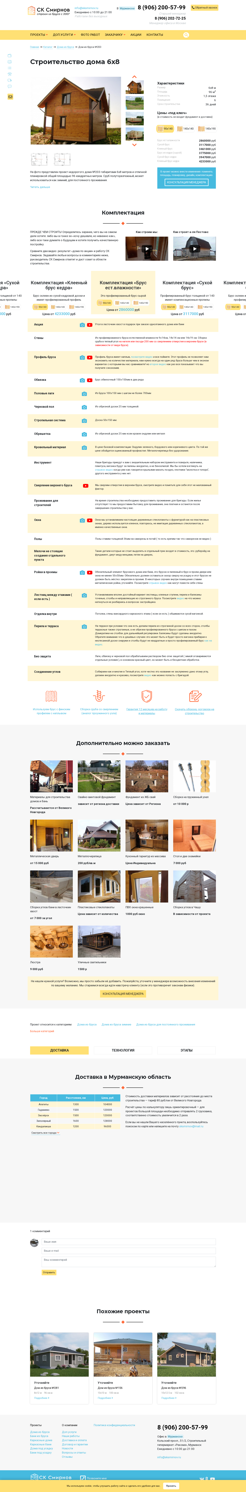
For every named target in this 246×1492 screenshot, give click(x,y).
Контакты (154, 35)
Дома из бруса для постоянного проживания (165, 1024)
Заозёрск (43, 1115)
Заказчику (114, 35)
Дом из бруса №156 (110, 1387)
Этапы (186, 1050)
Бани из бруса (39, 1436)
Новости (67, 1448)
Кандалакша (43, 1126)
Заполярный (43, 1120)
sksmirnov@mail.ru (191, 1126)
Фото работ (90, 35)
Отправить (49, 1272)
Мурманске (127, 8)
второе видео (158, 364)
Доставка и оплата (74, 1440)
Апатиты (44, 1104)
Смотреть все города (44, 1132)
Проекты (38, 35)
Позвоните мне (96, 1478)
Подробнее (41, 1398)
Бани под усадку (41, 1452)
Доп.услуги (63, 35)
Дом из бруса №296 (173, 1387)
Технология (123, 1050)
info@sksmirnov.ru (86, 8)
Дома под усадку (41, 1448)
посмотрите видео (142, 356)
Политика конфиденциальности (114, 1425)
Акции (136, 35)
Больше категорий (42, 1031)
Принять (171, 1485)
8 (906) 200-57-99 (162, 7)
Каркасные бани (40, 1444)
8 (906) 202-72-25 (170, 18)
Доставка (59, 1050)
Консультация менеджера (186, 182)
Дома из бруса (87, 1024)
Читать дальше (40, 187)
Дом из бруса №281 (46, 1387)
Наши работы (71, 1436)
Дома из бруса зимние (116, 1024)
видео (180, 598)
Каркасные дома (41, 1440)
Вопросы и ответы (74, 1452)
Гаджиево (43, 1109)
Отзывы (67, 1456)
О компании (69, 1425)
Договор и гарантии (75, 1444)
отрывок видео (104, 469)
